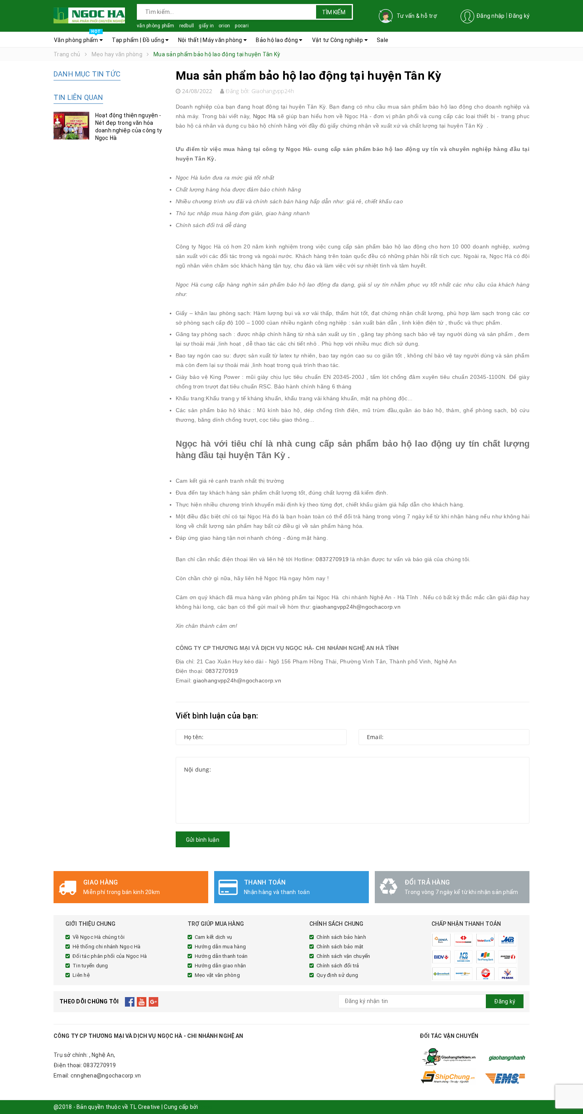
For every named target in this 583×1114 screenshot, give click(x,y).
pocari (242, 26)
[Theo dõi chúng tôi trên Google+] (154, 1001)
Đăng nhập (490, 16)
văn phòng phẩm (156, 26)
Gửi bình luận (202, 840)
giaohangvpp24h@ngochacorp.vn (356, 607)
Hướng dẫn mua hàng (220, 947)
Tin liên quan (78, 97)
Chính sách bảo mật (340, 947)
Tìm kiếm (333, 12)
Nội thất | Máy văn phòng (211, 40)
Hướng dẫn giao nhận (220, 966)
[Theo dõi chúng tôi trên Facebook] (130, 1001)
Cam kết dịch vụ (213, 937)
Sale (382, 40)
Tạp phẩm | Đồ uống (138, 40)
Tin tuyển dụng (90, 966)
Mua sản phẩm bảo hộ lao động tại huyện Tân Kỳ (308, 75)
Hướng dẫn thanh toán (221, 956)
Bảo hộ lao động (277, 40)
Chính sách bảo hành (341, 937)
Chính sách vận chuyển (343, 956)
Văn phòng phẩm (77, 37)
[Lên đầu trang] (569, 1090)
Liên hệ (81, 975)
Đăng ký (518, 16)
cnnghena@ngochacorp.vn (106, 1075)
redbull (186, 26)
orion (224, 26)
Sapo (206, 1107)
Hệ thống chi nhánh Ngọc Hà (107, 947)
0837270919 (332, 559)
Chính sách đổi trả (337, 966)
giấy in (206, 26)
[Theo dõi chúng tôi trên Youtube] (142, 1001)
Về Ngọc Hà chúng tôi (99, 937)
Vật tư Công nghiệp (338, 40)
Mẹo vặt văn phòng (217, 975)
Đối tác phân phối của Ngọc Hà (110, 956)
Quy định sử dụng (337, 975)
